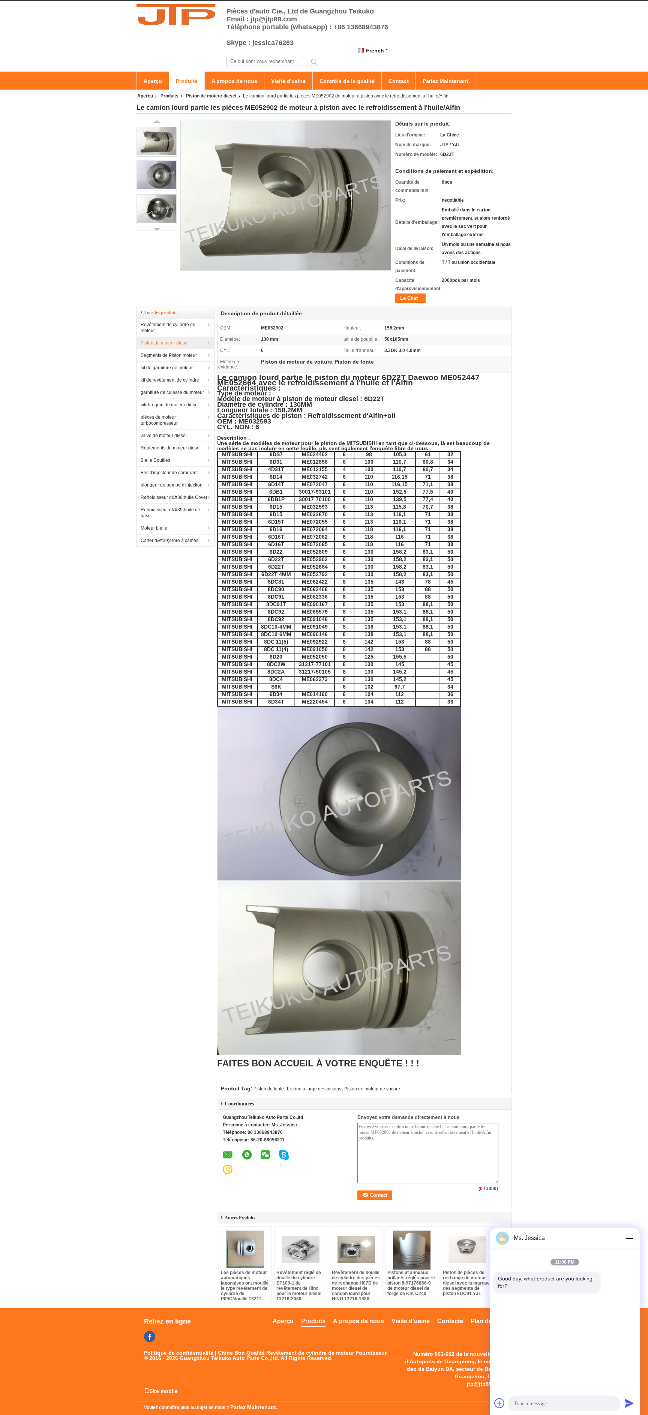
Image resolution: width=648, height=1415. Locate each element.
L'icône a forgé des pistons (314, 1089)
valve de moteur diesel (164, 435)
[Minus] (629, 1238)
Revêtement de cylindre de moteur (168, 327)
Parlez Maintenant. (446, 81)
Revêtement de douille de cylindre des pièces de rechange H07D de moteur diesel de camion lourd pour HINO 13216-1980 (356, 1285)
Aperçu (153, 81)
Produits (187, 81)
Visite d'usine (288, 81)
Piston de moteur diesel (211, 96)
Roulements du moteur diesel (171, 448)
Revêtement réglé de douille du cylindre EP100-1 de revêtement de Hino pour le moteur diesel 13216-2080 (298, 1285)
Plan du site (487, 1321)
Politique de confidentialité (178, 1353)
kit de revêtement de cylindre (170, 380)
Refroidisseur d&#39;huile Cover (174, 497)
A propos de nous (234, 81)
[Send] (629, 1403)
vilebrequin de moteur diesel (170, 404)
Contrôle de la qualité (347, 81)
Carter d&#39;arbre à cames (169, 540)
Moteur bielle (154, 528)
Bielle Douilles (155, 460)
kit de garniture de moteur (167, 367)
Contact (398, 81)
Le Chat (409, 298)
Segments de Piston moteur (169, 355)
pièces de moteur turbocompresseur (159, 420)
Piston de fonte (269, 1089)
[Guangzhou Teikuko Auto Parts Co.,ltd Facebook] (149, 1337)
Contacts (450, 1321)
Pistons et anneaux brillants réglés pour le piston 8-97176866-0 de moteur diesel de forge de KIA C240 (411, 1283)
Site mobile (163, 1391)
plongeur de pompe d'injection (171, 485)
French (375, 51)
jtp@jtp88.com (485, 1384)
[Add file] (499, 1403)
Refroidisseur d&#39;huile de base (170, 512)
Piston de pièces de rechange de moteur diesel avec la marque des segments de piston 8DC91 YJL (466, 1283)
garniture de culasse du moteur (172, 392)
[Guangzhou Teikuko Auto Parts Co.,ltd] (177, 14)
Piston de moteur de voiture (372, 1089)
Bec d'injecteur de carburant (169, 472)
